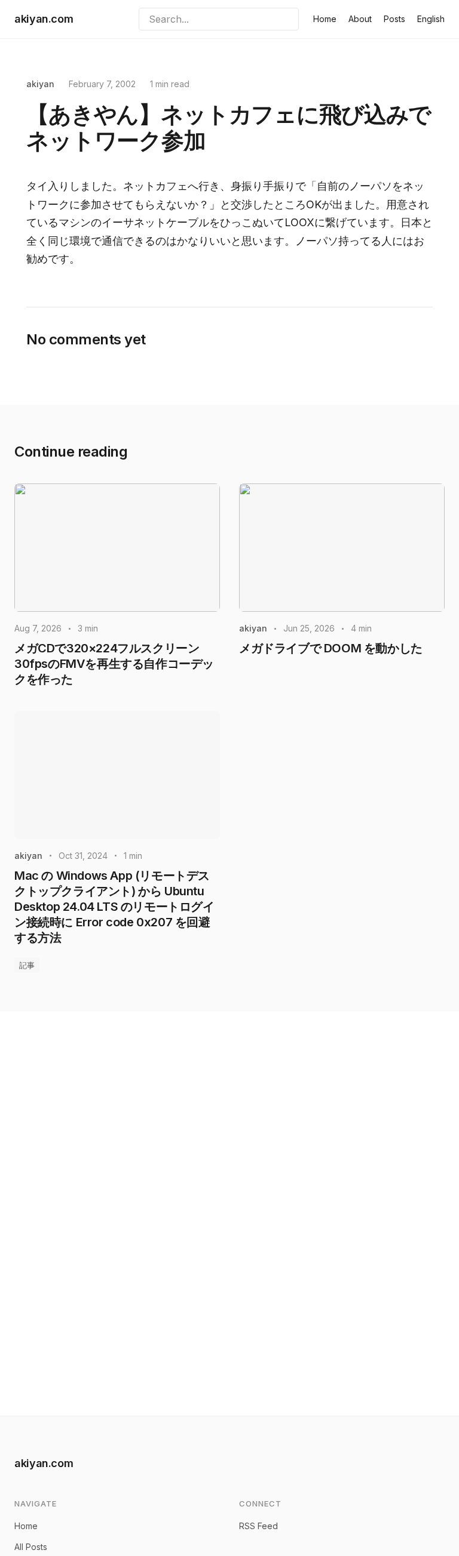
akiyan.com (43, 19)
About (360, 19)
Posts (394, 19)
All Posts (30, 1547)
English (431, 19)
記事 (27, 965)
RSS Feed (258, 1526)
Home (324, 19)
